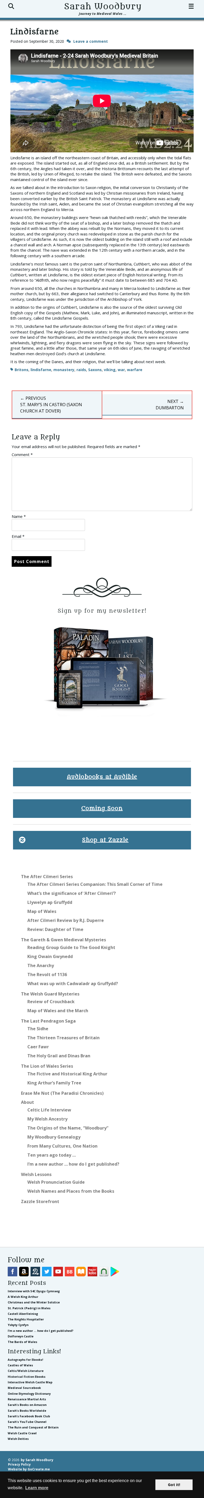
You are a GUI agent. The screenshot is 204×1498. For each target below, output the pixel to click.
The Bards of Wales (22, 1342)
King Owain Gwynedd (50, 956)
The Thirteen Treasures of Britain (63, 1038)
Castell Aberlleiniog (23, 1314)
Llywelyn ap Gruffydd (49, 902)
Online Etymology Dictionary (29, 1394)
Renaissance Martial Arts (27, 1399)
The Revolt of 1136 (47, 974)
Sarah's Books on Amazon (27, 1405)
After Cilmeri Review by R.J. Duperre (65, 920)
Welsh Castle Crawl (22, 1433)
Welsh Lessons (36, 1174)
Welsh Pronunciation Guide (56, 1182)
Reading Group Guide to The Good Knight (71, 947)
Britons (21, 369)
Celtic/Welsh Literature (26, 1371)
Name (19, 516)
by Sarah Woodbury (37, 1460)
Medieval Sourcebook (24, 1388)
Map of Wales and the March (57, 1011)
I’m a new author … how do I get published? (73, 1164)
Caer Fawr (38, 1047)
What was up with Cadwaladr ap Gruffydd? (72, 983)
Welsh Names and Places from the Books (70, 1191)
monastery (63, 369)
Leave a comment (90, 41)
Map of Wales (41, 911)
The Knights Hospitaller (26, 1319)
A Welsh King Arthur (23, 1297)
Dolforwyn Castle (20, 1336)
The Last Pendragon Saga (48, 1021)
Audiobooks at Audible (102, 777)
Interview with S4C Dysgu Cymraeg (34, 1291)
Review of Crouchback (51, 1002)
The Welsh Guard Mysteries (50, 994)
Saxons (95, 369)
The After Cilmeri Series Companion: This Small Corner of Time (95, 884)
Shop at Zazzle (105, 840)
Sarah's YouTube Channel (27, 1422)
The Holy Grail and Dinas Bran (58, 1056)
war (121, 369)
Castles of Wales (20, 1365)
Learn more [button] (36, 1488)
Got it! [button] (174, 1484)
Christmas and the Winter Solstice (34, 1302)
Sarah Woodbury (103, 7)
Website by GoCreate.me (29, 1469)
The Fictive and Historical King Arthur (67, 1074)
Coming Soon (102, 808)
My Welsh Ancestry (47, 1119)
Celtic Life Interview (49, 1110)
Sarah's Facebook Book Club (29, 1416)
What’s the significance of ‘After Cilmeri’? (71, 893)
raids (81, 369)
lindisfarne (41, 369)
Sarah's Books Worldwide (27, 1411)
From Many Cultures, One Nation (62, 1146)
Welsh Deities (18, 1439)
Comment (22, 454)
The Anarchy (40, 965)
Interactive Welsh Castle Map (30, 1382)
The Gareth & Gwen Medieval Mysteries (63, 940)
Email (18, 536)
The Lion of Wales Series (47, 1066)
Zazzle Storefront (40, 1201)
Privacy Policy (19, 1464)
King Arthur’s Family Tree (54, 1083)
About (27, 1102)
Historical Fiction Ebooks (26, 1377)
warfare (134, 369)
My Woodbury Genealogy (53, 1137)
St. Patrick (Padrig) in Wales (29, 1308)
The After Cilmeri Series (47, 876)
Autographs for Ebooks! (25, 1360)
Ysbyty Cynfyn (18, 1325)
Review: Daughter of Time (55, 929)
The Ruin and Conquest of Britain (33, 1427)
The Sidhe (37, 1029)
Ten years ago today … (51, 1155)
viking (110, 369)
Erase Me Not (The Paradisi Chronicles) (62, 1093)
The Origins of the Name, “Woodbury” (67, 1128)
